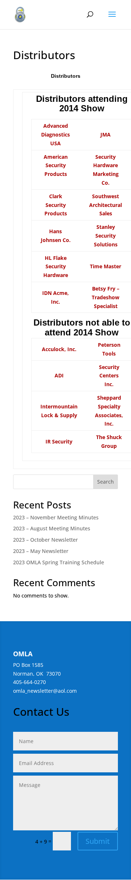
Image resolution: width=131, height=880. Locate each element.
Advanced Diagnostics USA (55, 134)
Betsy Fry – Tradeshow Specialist (105, 297)
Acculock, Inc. (59, 349)
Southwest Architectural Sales (105, 205)
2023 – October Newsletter (45, 539)
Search (105, 481)
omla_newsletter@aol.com (45, 690)
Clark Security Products (55, 205)
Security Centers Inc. (109, 376)
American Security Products (56, 165)
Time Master (105, 266)
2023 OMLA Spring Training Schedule (58, 562)
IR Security (58, 441)
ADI (59, 375)
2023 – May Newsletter (40, 550)
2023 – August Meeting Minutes (51, 528)
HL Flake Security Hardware (55, 266)
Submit (98, 841)
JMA (105, 134)
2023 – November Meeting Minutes (56, 517)
